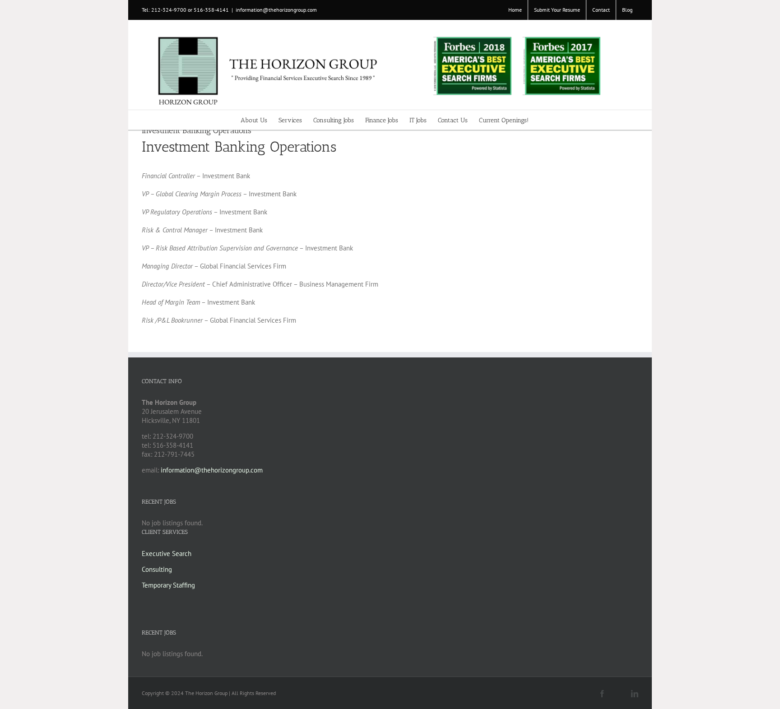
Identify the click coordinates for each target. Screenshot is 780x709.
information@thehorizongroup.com (276, 9)
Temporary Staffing (168, 585)
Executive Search (166, 553)
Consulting (157, 569)
